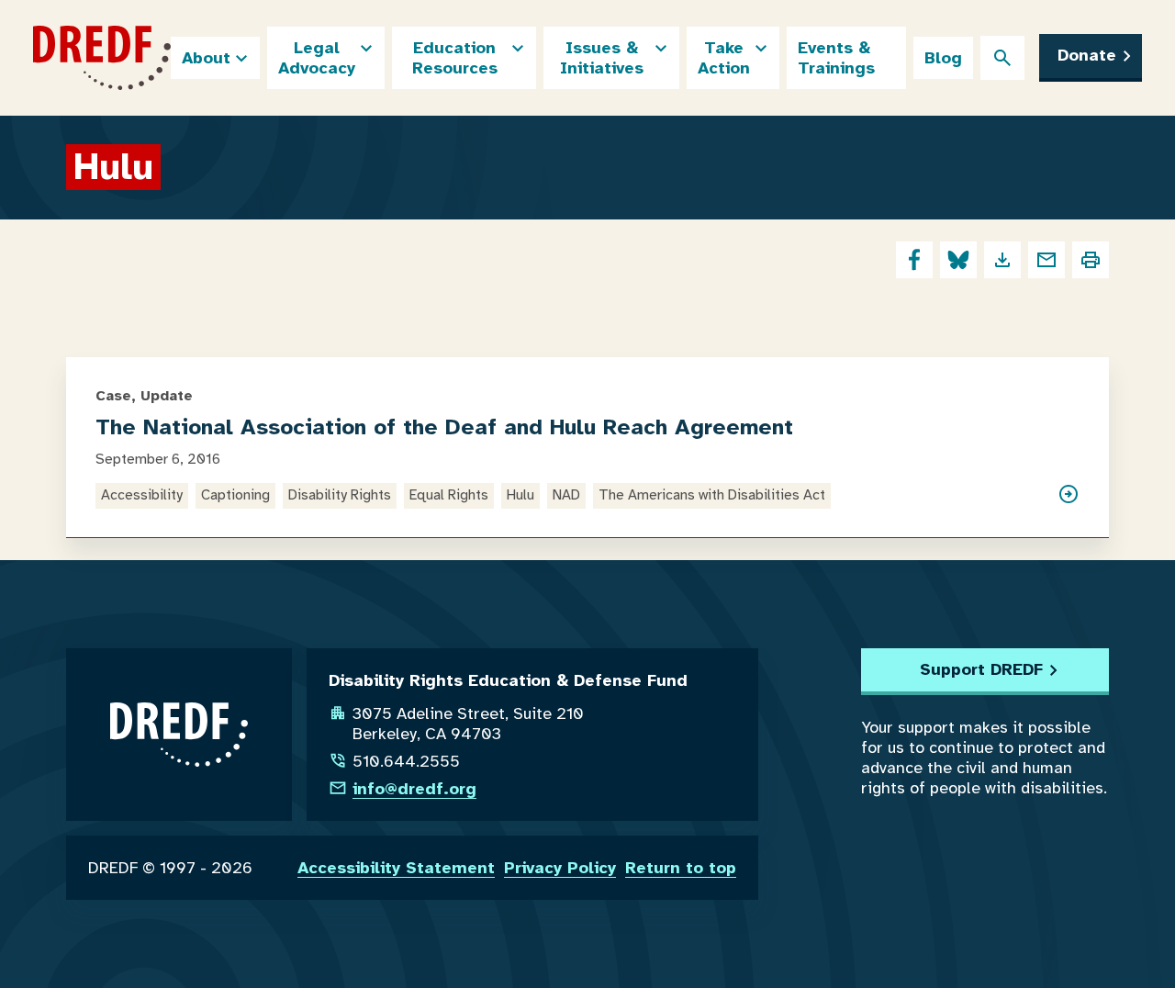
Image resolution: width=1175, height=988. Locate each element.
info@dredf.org (414, 789)
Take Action (724, 58)
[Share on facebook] (914, 259)
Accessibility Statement (396, 868)
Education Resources (455, 58)
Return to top (680, 868)
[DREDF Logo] (102, 58)
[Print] (1090, 259)
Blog (943, 58)
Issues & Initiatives (601, 58)
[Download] (1002, 259)
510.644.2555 (406, 761)
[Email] (1046, 259)
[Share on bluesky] (958, 259)
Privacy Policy (560, 868)
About (206, 58)
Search (1002, 58)
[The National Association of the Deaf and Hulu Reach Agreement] (1069, 496)
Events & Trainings (836, 58)
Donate (1087, 55)
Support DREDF (981, 669)
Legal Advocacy (316, 58)
